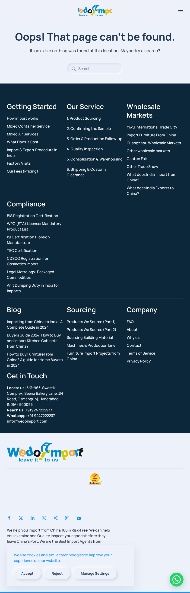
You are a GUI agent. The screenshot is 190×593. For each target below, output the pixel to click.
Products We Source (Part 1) (91, 321)
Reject (57, 573)
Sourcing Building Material (90, 337)
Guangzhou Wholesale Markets (154, 142)
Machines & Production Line (91, 345)
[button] (180, 10)
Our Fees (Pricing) (22, 171)
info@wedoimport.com (27, 421)
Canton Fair (137, 158)
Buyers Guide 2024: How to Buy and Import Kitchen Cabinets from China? (34, 341)
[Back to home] (95, 10)
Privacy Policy (139, 361)
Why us (133, 337)
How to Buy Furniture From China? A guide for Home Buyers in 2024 (35, 360)
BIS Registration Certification (32, 215)
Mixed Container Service (28, 126)
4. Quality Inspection (85, 148)
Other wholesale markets (148, 150)
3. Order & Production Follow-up (94, 138)
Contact (134, 345)
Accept (27, 573)
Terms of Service (141, 353)
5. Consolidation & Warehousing (95, 159)
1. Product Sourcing (84, 118)
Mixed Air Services (22, 134)
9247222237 (31, 415)
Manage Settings (95, 573)
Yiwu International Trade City (152, 127)
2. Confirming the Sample (89, 128)
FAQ (130, 321)
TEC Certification (22, 250)
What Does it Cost (22, 141)
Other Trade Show (142, 166)
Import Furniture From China (151, 135)
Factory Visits (19, 163)
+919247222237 (29, 410)
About (132, 329)
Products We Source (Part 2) (91, 329)
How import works (22, 118)
